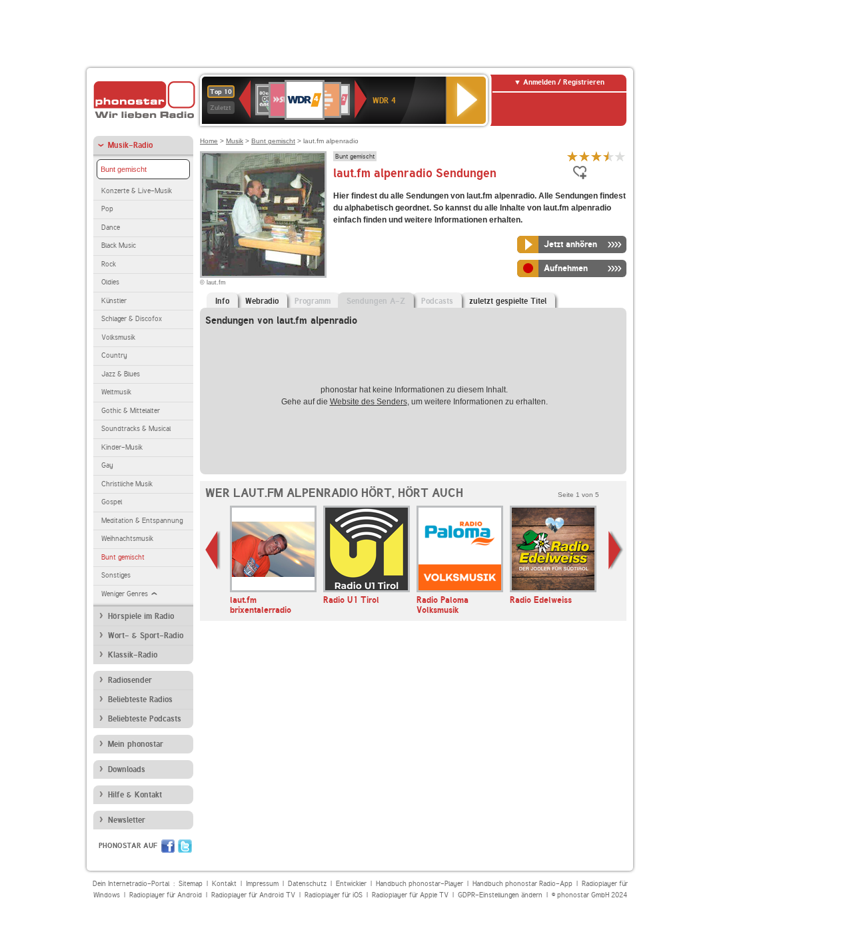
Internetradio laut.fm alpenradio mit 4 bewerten (608, 156)
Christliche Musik (127, 484)
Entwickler (351, 883)
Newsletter (126, 820)
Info (222, 301)
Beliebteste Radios (140, 699)
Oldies (110, 282)
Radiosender (130, 680)
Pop (107, 209)
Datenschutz (307, 883)
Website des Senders (368, 401)
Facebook (168, 846)
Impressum (262, 883)
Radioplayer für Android (165, 895)
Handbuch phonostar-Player (419, 883)
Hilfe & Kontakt (135, 794)
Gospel (111, 502)
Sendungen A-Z (376, 301)
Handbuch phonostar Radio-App (522, 883)
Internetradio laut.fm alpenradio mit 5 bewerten (620, 156)
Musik (234, 141)
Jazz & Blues (120, 374)
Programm (313, 301)
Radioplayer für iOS (334, 895)
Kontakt (224, 883)
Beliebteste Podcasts (144, 718)
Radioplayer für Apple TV (410, 895)
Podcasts (437, 301)
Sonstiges (116, 575)
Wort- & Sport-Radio (145, 635)
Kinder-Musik (122, 447)
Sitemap (191, 883)
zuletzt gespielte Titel (507, 301)
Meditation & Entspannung (142, 520)
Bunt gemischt (124, 169)
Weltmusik (116, 392)
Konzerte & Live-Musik (136, 191)
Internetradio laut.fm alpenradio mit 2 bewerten (584, 156)
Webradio (262, 301)
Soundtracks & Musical (136, 428)
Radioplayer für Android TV (253, 895)
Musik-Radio (130, 145)
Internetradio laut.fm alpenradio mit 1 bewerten (572, 156)
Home (209, 141)
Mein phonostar (135, 744)
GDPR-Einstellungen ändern (500, 895)
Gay (107, 465)
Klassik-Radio (132, 655)
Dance (110, 227)
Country (114, 355)
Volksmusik (118, 337)
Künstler (114, 300)
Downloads (126, 769)
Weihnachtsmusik (127, 538)
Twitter (185, 846)
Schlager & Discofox (131, 318)
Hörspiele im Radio (141, 616)
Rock (108, 264)
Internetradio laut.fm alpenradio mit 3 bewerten (596, 156)
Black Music (118, 245)
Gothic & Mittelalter (130, 410)
